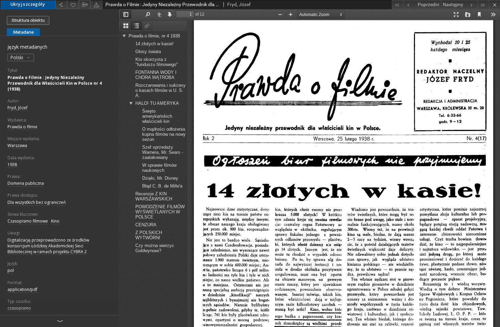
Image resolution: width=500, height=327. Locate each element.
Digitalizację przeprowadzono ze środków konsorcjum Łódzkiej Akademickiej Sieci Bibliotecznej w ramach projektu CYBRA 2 (48, 246)
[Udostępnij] (61, 4)
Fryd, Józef (17, 108)
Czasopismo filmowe (27, 221)
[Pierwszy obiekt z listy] (397, 4)
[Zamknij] (494, 4)
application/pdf (22, 289)
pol (10, 270)
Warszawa (17, 145)
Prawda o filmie (22, 127)
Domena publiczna (25, 183)
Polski (17, 57)
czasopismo (19, 308)
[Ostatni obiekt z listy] (483, 4)
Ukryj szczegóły (28, 4)
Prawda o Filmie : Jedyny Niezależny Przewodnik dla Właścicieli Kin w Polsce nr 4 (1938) (54, 83)
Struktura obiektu (28, 20)
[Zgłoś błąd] (96, 4)
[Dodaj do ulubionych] (73, 4)
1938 (12, 164)
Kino (55, 221)
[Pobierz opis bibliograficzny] (84, 5)
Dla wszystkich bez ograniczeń (36, 202)
